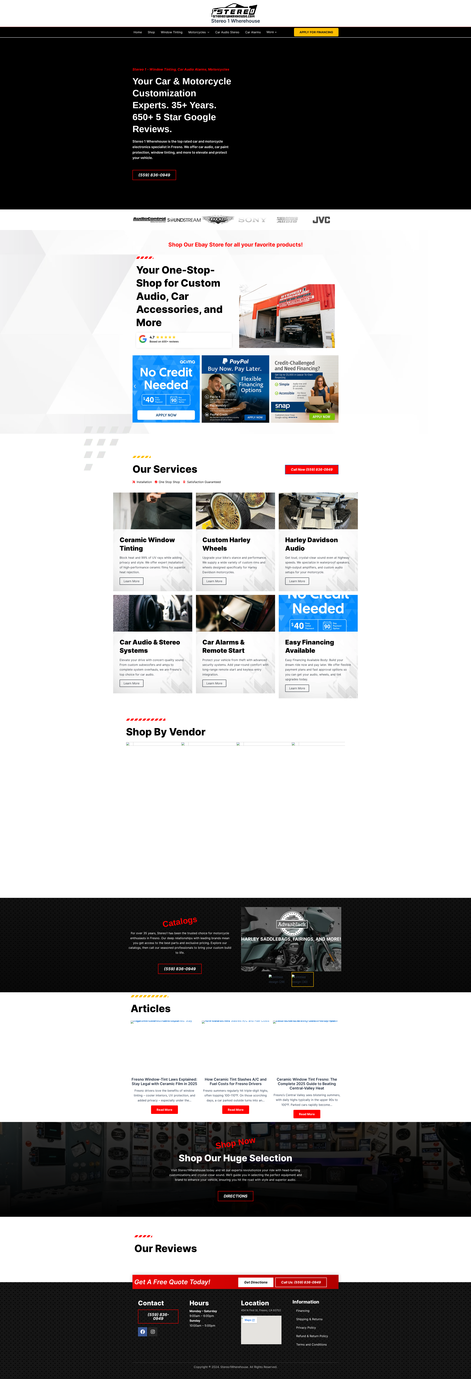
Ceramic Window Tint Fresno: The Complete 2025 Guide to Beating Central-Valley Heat (307, 1083)
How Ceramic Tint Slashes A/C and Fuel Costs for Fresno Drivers (236, 1081)
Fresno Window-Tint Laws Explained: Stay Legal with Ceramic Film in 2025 (164, 1081)
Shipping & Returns (309, 1319)
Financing (302, 1310)
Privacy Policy (306, 1327)
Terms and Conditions (311, 1344)
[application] (207, 32)
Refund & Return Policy (312, 1336)
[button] (316, 32)
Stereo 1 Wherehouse (235, 21)
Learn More (131, 581)
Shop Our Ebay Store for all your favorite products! (235, 244)
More (270, 32)
